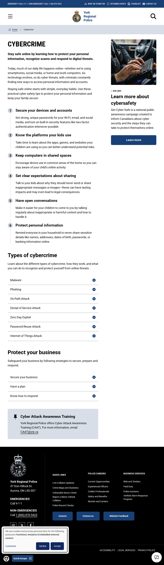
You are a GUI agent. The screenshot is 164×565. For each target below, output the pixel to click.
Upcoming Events (118, 4)
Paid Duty (128, 486)
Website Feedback (119, 516)
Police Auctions (131, 491)
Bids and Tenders (131, 481)
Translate (136, 4)
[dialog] (35, 540)
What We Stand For (96, 4)
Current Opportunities (99, 481)
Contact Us (151, 4)
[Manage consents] (6, 558)
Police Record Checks (63, 505)
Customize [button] (10, 546)
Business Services (134, 473)
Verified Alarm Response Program (135, 497)
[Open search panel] (153, 16)
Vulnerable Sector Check (65, 492)
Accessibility (107, 550)
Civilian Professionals (98, 491)
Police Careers (97, 473)
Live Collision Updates (63, 483)
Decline (42, 546)
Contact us (88, 516)
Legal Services (126, 550)
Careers (63, 516)
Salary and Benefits (97, 496)
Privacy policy (146, 550)
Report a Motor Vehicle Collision (64, 499)
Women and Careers (98, 501)
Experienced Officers (98, 486)
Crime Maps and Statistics (65, 488)
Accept (57, 546)
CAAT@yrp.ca (29, 431)
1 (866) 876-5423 (26, 515)
